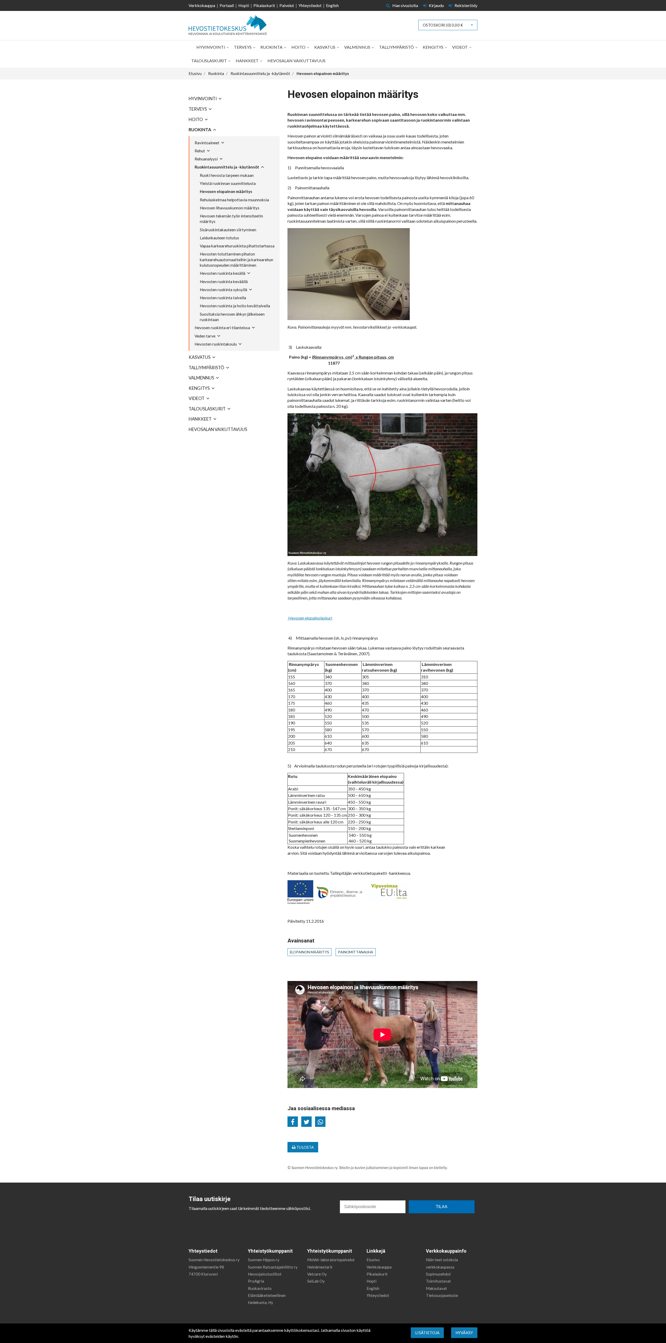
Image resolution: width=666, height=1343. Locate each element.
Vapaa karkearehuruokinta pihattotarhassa (237, 245)
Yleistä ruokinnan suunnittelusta (228, 183)
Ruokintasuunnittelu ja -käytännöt (227, 167)
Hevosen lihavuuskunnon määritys (229, 207)
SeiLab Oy (316, 1281)
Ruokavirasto (260, 1288)
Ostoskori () (443, 25)
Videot (460, 47)
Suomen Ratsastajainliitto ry (273, 1267)
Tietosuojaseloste (442, 1295)
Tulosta (305, 1147)
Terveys (243, 47)
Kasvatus (325, 47)
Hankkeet (247, 60)
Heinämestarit (319, 1267)
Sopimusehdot (438, 1274)
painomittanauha (355, 952)
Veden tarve (205, 336)
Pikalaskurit (264, 5)
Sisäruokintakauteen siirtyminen (228, 229)
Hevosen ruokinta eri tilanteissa (222, 327)
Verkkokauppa (202, 5)
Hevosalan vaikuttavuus (296, 60)
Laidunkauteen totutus (219, 237)
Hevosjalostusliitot (264, 1274)
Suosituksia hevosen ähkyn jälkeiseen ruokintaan (232, 317)
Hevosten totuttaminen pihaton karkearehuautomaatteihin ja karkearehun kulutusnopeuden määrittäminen (236, 259)
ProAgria (256, 1281)
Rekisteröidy (465, 5)
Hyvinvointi (211, 47)
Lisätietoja (427, 1332)
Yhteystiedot (310, 5)
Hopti (243, 5)
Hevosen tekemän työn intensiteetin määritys (231, 219)
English (332, 5)
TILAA (441, 1206)
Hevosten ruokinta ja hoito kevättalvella (235, 305)
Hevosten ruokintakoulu (216, 344)
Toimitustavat (438, 1281)
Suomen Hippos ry (263, 1259)
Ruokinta (271, 47)
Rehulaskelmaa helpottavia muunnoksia (234, 199)
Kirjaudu (436, 5)
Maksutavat (436, 1288)
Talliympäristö (397, 47)
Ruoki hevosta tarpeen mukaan (227, 175)
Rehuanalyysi (206, 159)
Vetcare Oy (317, 1274)
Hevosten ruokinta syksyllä (223, 289)
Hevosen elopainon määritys (226, 191)
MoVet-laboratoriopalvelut (331, 1259)
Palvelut (286, 5)
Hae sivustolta (405, 5)
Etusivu (373, 1259)
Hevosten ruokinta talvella (223, 297)
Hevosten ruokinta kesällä (222, 273)
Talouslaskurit (209, 60)
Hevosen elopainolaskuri (309, 617)
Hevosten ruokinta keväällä (224, 281)
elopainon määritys (309, 952)
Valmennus (357, 47)
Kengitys (433, 47)
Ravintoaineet (207, 142)
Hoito (298, 47)
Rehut (200, 150)
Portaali (227, 5)
